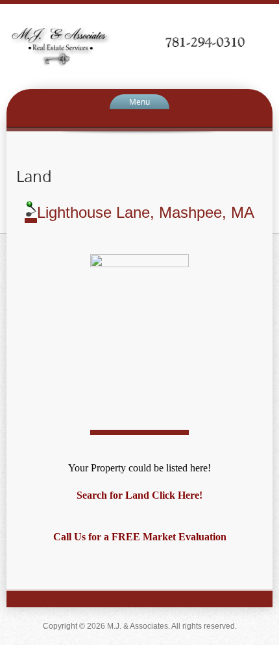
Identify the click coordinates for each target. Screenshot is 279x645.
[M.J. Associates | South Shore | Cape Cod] (139, 46)
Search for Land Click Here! (139, 495)
